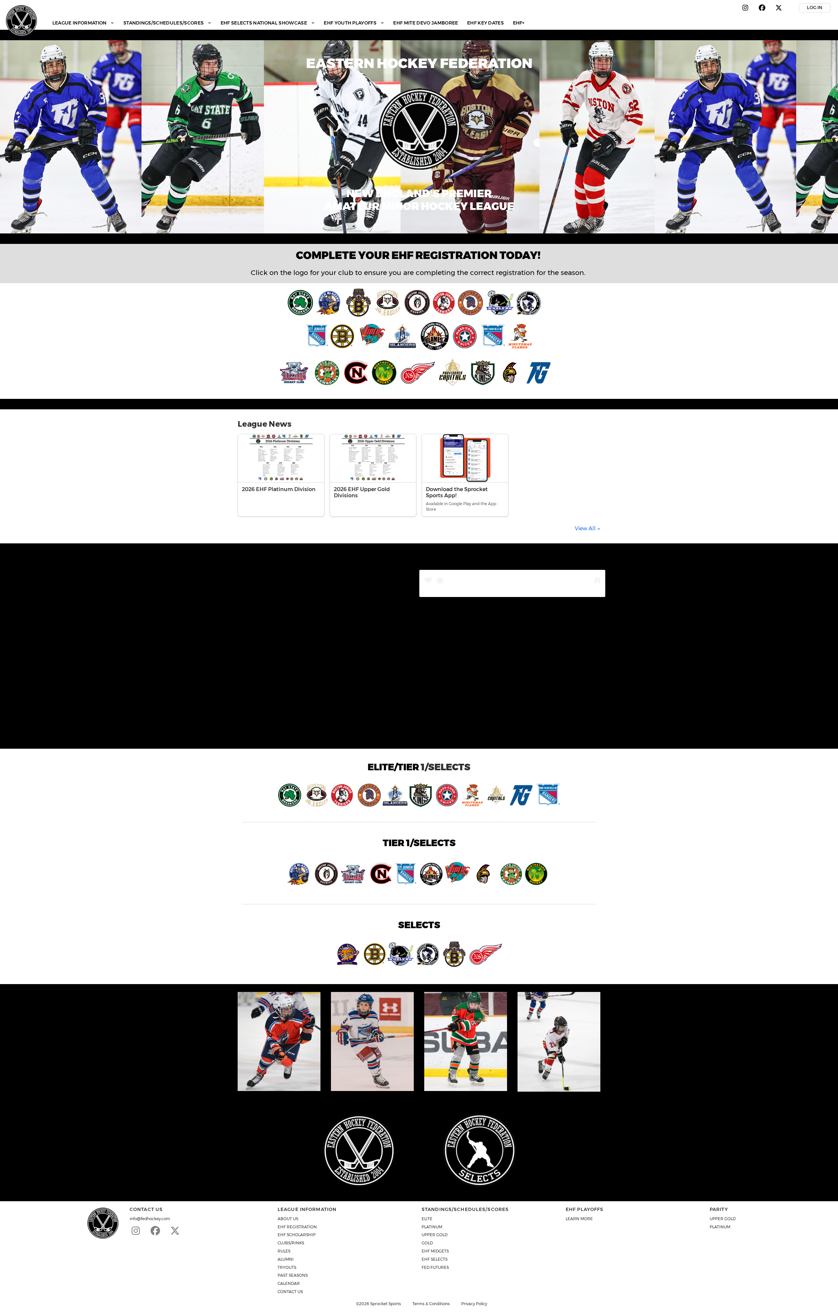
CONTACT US (290, 1291)
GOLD (427, 1242)
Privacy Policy (474, 1304)
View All (586, 528)
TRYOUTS (287, 1267)
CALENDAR (289, 1283)
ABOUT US (288, 1218)
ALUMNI (286, 1259)
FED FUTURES (435, 1267)
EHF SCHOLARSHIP (297, 1234)
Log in (814, 7)
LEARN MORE (579, 1218)
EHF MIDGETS (435, 1251)
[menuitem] (83, 22)
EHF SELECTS (434, 1259)
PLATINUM (432, 1226)
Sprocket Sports (385, 1304)
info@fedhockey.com (150, 1218)
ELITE (427, 1218)
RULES (284, 1251)
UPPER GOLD (434, 1234)
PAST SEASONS (293, 1275)
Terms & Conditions (431, 1304)
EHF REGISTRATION (297, 1226)
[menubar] (288, 22)
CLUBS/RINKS (291, 1242)
